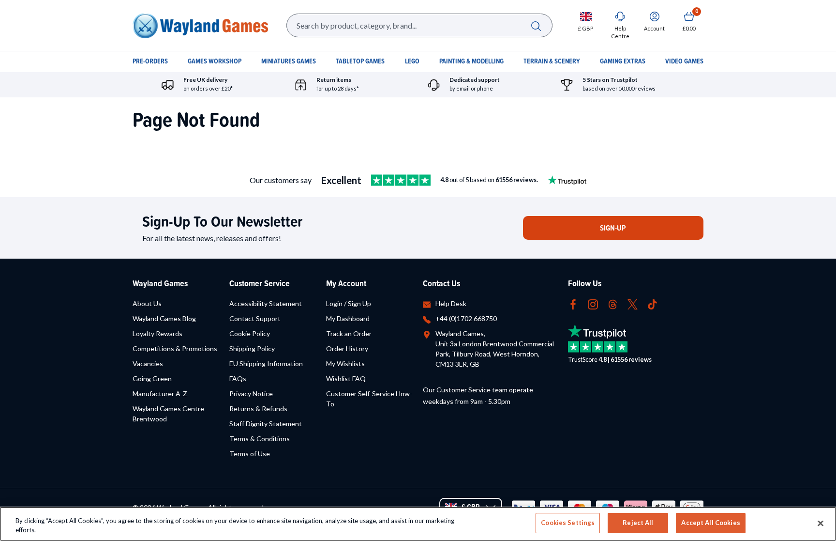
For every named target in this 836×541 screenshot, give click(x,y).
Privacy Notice (251, 393)
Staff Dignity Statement (265, 423)
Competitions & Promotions (175, 348)
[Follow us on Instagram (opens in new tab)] (593, 303)
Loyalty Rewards (157, 333)
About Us (147, 303)
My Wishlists (345, 363)
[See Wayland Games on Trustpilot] (401, 180)
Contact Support (255, 318)
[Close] (820, 523)
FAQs (237, 378)
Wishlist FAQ (346, 378)
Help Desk (450, 303)
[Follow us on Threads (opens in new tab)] (613, 303)
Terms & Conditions (259, 438)
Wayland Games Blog (164, 318)
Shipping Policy (252, 348)
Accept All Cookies (710, 522)
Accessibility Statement (265, 303)
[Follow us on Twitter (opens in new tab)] (632, 303)
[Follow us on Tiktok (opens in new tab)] (652, 303)
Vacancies (148, 363)
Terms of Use (249, 453)
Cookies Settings (568, 522)
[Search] (536, 25)
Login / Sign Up (348, 303)
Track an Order (349, 333)
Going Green (152, 378)
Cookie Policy (249, 333)
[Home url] (200, 25)
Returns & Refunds (258, 408)
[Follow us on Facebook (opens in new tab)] (573, 303)
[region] (418, 524)
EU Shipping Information (266, 363)
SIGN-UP (613, 227)
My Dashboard (348, 318)
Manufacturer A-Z (160, 393)
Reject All (638, 522)
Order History (347, 348)
